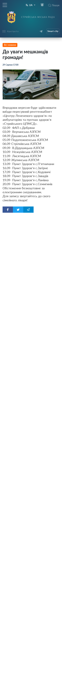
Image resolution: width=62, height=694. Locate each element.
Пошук (55, 5)
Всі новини (10, 44)
